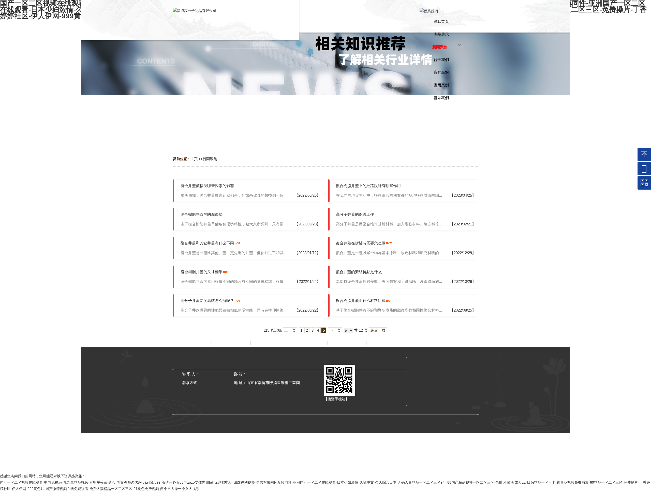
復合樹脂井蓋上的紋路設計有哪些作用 (368, 185)
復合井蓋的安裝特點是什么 (359, 272)
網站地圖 (325, 466)
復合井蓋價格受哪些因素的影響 (207, 185)
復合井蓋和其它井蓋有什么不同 (207, 243)
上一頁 (290, 330)
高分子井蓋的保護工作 (355, 214)
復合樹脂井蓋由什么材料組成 (361, 300)
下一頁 (335, 330)
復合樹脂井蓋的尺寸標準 (202, 272)
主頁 (194, 159)
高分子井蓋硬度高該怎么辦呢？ (207, 300)
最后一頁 (378, 330)
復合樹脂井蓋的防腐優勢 (202, 214)
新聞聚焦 (210, 159)
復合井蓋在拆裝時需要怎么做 (361, 243)
